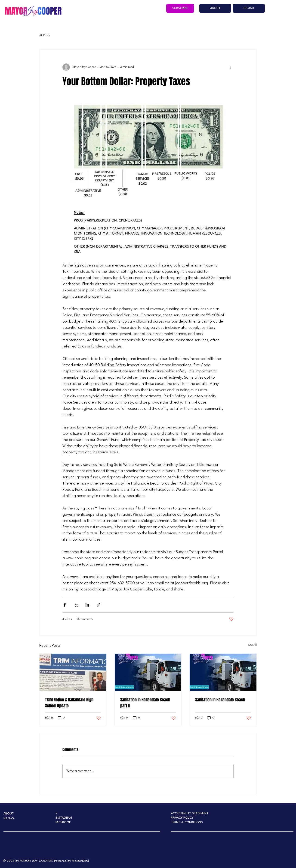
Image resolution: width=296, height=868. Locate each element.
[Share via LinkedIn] (87, 605)
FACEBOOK (63, 822)
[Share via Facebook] (64, 605)
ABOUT (8, 813)
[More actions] (231, 67)
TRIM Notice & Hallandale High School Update (69, 703)
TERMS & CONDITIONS (187, 822)
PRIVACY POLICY (182, 817)
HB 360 (8, 818)
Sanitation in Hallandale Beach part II (145, 703)
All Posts (44, 35)
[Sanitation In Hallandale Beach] (223, 672)
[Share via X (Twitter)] (76, 605)
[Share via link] (98, 605)
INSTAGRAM (64, 817)
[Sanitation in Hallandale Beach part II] (148, 672)
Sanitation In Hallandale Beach (220, 700)
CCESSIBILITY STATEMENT (190, 813)
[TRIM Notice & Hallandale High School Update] (73, 672)
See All (252, 645)
